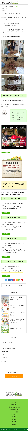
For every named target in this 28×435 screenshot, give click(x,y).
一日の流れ (14, 414)
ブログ (3, 345)
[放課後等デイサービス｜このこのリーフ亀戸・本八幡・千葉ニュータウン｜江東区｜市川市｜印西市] (9, 2)
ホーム (14, 402)
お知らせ (3, 354)
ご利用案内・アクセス (14, 409)
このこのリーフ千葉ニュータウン (9, 348)
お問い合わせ (14, 376)
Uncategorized (4, 351)
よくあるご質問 (14, 412)
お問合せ (6, 152)
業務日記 (3, 361)
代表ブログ (4, 357)
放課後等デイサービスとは (14, 407)
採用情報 (14, 424)
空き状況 (6, 212)
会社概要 (14, 421)
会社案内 (14, 419)
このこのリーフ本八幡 (6, 342)
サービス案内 (14, 404)
